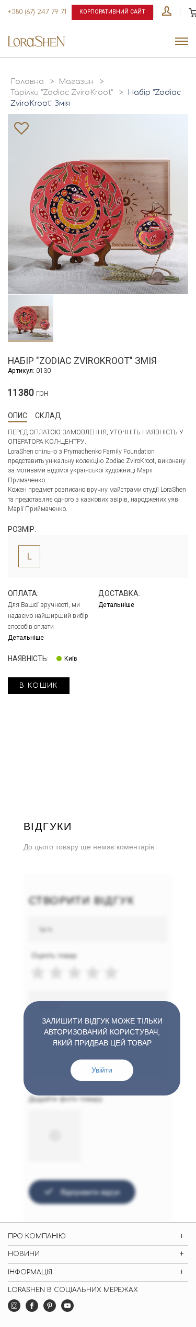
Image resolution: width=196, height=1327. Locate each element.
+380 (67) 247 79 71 (37, 12)
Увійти (101, 1070)
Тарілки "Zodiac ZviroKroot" (61, 92)
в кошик (38, 685)
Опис (17, 415)
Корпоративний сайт (112, 11)
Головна (27, 82)
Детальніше (26, 637)
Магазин (76, 82)
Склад (48, 415)
